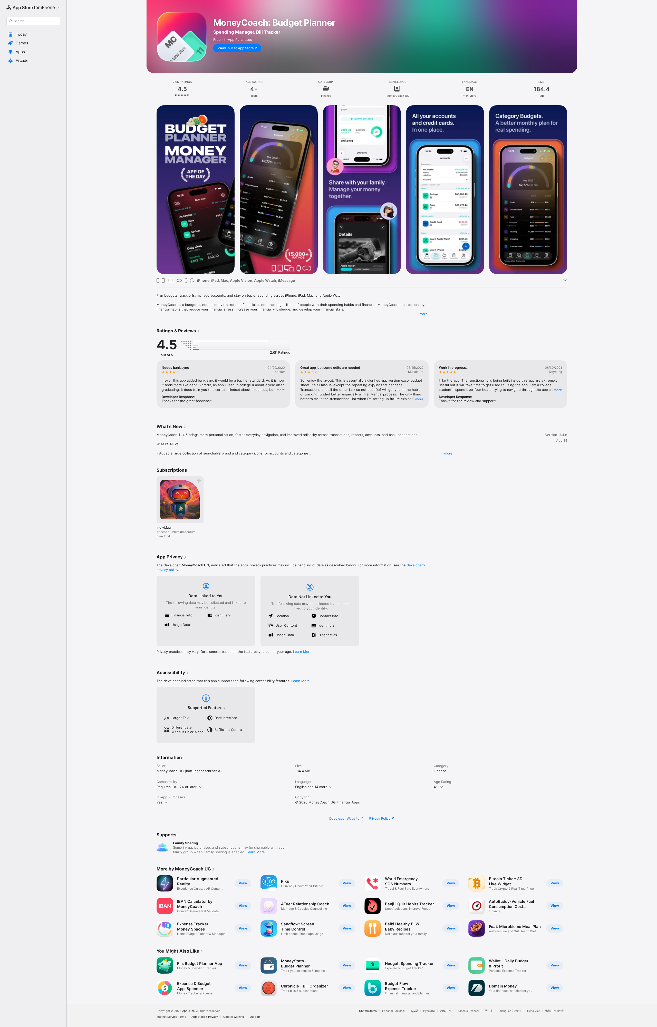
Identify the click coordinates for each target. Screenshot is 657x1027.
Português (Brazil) (509, 1011)
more (423, 314)
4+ (436, 787)
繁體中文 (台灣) (555, 1011)
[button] (33, 34)
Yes (159, 802)
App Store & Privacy (204, 1016)
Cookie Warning (233, 1016)
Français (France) (468, 1011)
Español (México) (393, 1011)
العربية (414, 1011)
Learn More (302, 652)
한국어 (488, 1011)
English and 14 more (311, 787)
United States (368, 1011)
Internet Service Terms (171, 1016)
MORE (281, 390)
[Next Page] (572, 189)
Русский (429, 1011)
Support (254, 1016)
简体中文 (445, 1011)
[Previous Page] (151, 189)
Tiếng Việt (533, 1011)
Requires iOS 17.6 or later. (177, 787)
